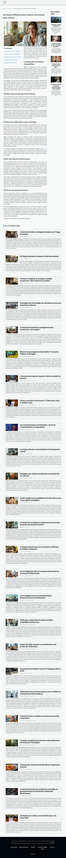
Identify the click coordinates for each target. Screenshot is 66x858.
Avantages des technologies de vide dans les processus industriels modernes (40, 304)
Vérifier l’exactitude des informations (12, 54)
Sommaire (8, 48)
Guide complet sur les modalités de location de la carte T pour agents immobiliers (40, 499)
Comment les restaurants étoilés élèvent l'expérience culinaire (40, 766)
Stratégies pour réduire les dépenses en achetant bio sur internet (39, 475)
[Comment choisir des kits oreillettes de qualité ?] (56, 39)
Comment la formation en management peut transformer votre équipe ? (36, 328)
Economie (9, 8)
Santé (33, 847)
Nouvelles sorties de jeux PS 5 (56, 25)
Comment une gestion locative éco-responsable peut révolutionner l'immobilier (40, 741)
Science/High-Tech (43, 848)
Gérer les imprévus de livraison (10, 60)
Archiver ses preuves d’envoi (10, 62)
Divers (52, 847)
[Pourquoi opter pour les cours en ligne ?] (56, 59)
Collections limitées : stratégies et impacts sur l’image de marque (40, 233)
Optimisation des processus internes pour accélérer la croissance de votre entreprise (40, 692)
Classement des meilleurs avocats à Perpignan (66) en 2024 (40, 670)
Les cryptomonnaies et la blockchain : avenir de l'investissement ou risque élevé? (37, 426)
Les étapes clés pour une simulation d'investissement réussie (40, 450)
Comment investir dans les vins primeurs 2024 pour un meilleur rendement (39, 548)
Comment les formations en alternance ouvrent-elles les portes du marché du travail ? (40, 523)
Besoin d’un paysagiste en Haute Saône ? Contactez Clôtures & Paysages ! (39, 353)
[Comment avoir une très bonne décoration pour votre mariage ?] (56, 79)
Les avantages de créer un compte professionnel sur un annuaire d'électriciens (39, 572)
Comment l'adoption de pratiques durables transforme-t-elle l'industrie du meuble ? (36, 280)
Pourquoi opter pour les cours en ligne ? (56, 65)
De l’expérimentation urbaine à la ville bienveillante (39, 256)
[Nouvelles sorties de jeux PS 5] (56, 20)
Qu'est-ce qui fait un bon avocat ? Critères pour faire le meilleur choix (40, 401)
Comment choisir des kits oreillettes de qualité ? (56, 45)
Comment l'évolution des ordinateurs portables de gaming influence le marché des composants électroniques (39, 791)
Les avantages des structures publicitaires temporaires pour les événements (36, 597)
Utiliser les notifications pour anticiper (12, 57)
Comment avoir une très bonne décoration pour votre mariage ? (56, 87)
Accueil (4, 8)
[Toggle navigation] (4, 2)
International (23, 847)
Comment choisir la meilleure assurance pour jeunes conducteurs (39, 717)
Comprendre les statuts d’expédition (12, 51)
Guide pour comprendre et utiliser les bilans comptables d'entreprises (36, 621)
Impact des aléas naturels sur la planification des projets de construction (38, 645)
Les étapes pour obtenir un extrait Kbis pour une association (38, 817)
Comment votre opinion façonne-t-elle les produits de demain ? (40, 377)
